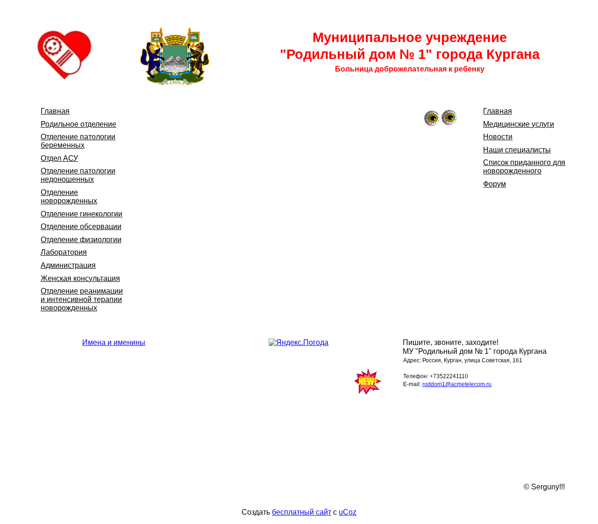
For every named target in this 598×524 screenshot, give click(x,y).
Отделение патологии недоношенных (78, 175)
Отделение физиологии (81, 240)
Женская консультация (80, 278)
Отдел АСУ (59, 158)
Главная (55, 111)
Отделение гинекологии (81, 214)
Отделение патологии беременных (78, 141)
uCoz (347, 512)
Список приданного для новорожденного (524, 166)
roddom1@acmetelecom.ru (456, 384)
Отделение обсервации (81, 226)
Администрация (68, 265)
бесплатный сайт (301, 512)
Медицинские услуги (518, 124)
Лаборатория (64, 252)
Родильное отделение (78, 124)
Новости (498, 137)
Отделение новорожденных (69, 196)
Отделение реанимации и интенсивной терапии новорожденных (82, 299)
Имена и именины (113, 342)
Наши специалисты (517, 150)
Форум (494, 184)
